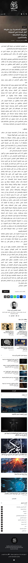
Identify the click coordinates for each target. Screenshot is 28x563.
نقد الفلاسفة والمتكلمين (21, 515)
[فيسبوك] (24, 296)
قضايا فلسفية (23, 509)
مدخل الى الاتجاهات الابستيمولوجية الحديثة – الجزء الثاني (8, 333)
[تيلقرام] (11, 296)
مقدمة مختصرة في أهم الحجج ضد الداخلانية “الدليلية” (7, 347)
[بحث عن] (26, 14)
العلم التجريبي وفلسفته (21, 507)
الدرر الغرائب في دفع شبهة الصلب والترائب (15, 494)
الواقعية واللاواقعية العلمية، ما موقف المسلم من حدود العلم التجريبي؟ (10, 366)
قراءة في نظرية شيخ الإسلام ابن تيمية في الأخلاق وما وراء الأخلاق (10, 360)
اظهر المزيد (14, 498)
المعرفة (24, 27)
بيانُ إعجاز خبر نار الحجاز (21, 474)
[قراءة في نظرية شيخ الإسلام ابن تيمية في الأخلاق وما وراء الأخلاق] (23, 361)
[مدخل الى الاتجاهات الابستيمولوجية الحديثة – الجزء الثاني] (7, 326)
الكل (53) (14, 391)
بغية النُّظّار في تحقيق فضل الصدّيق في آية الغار (14, 455)
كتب (25, 526)
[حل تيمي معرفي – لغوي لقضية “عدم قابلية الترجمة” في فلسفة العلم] (23, 373)
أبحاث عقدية (23, 522)
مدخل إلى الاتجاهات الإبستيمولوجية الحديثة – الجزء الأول (22, 348)
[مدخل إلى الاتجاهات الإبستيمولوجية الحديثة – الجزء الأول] (21, 342)
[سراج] (14, 6)
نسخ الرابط (6, 291)
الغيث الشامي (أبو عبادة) (20, 40)
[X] (21, 296)
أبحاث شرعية (23, 524)
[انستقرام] (9, 316)
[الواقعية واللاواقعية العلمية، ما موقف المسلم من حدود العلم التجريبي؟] (23, 367)
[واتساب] (14, 296)
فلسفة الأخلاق (23, 518)
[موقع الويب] (18, 316)
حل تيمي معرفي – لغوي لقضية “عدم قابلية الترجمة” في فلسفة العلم (10, 372)
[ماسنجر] (18, 296)
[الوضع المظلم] (24, 14)
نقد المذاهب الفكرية (22, 520)
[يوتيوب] (13, 316)
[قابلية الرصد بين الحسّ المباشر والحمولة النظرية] (23, 379)
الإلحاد (25, 513)
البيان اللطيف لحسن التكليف (19, 414)
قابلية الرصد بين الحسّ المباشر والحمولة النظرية (10, 378)
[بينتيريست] (11, 316)
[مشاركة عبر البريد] (8, 296)
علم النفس (24, 531)
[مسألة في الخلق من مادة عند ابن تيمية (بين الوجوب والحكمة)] (23, 385)
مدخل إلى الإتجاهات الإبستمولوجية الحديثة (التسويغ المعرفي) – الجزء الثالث (22, 333)
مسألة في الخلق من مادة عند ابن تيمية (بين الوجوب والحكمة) (10, 384)
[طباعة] (5, 296)
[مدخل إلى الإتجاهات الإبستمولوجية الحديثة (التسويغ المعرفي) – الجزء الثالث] (21, 326)
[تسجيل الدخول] (21, 14)
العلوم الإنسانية (23, 528)
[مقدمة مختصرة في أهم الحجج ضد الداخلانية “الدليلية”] (7, 342)
